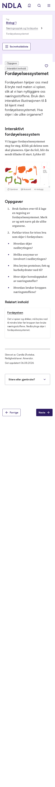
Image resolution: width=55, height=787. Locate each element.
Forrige (14, 412)
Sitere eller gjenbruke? (22, 379)
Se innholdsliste (19, 46)
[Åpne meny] (49, 5)
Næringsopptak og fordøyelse (22, 28)
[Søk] (39, 5)
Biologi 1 (11, 22)
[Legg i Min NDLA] (46, 66)
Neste (42, 412)
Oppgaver (14, 201)
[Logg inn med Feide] (29, 5)
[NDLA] (12, 5)
